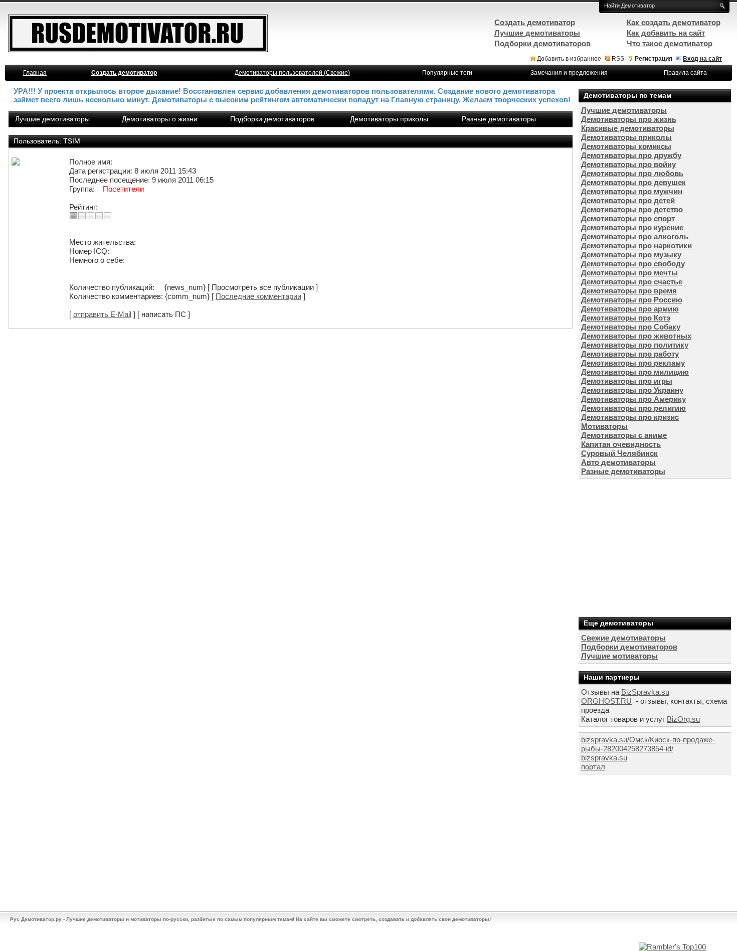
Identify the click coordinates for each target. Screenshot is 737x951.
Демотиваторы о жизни (160, 119)
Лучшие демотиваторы (52, 119)
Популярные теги (447, 72)
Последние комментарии (258, 296)
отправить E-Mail (102, 314)
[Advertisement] (654, 546)
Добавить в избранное (569, 58)
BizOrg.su (683, 719)
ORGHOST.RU (606, 701)
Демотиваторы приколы (389, 119)
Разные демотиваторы (499, 119)
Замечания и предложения (569, 72)
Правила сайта (685, 72)
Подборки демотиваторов (272, 119)
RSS (618, 58)
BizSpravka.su (645, 692)
